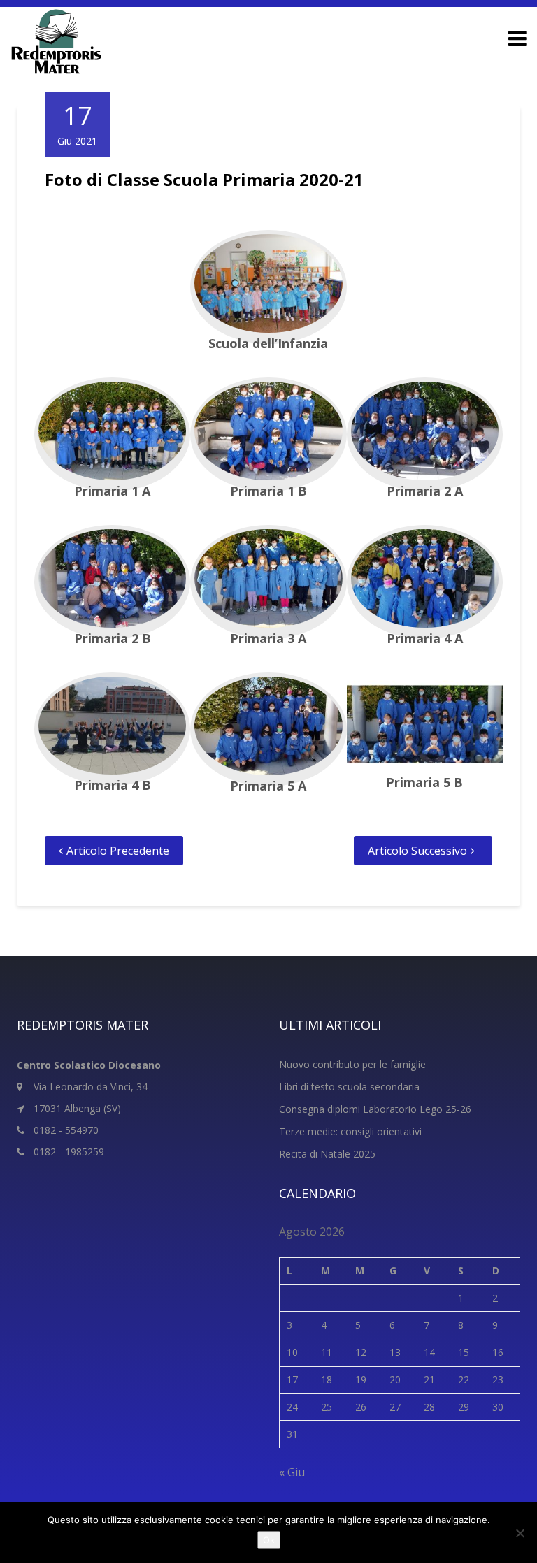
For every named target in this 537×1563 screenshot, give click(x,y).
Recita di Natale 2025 (327, 1153)
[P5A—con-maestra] (268, 729)
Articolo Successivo (417, 850)
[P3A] (268, 582)
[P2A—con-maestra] (425, 434)
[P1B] (268, 434)
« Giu (292, 1472)
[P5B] (425, 728)
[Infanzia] (268, 287)
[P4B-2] (112, 729)
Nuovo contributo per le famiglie (352, 1064)
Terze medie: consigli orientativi (350, 1131)
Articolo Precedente (117, 850)
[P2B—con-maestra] (112, 582)
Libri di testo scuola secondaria (349, 1086)
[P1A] (112, 434)
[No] (520, 1533)
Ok (269, 1540)
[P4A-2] (425, 582)
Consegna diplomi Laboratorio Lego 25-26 (375, 1109)
